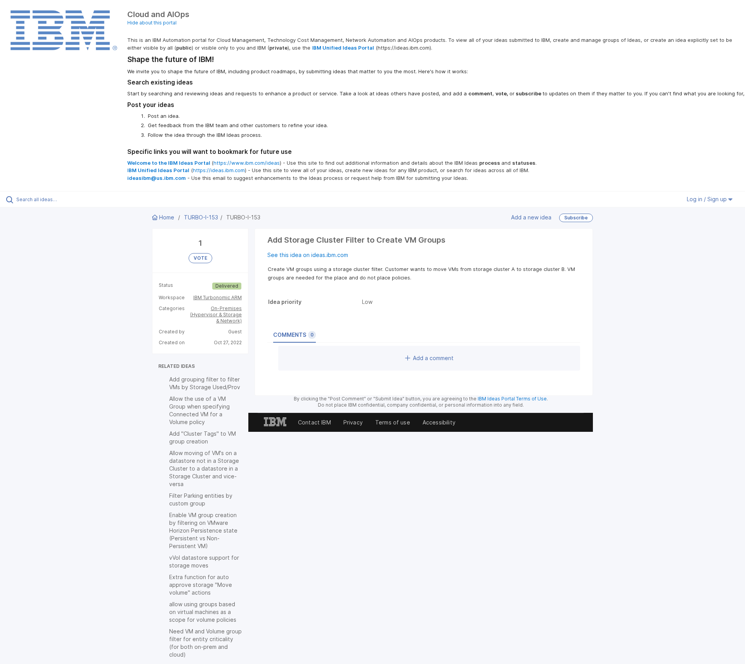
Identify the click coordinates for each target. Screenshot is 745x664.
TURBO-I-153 (201, 217)
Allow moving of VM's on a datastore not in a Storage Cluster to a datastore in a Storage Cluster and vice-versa (204, 468)
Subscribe (576, 218)
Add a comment (433, 358)
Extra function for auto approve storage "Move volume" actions (200, 585)
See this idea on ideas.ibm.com (307, 255)
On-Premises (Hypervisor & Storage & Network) (216, 314)
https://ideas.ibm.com (219, 170)
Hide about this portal (152, 23)
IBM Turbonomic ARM (217, 297)
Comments (293, 334)
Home (167, 217)
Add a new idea (531, 217)
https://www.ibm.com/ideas (246, 163)
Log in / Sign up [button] (707, 199)
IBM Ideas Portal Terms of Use (512, 399)
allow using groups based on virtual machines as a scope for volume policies (202, 612)
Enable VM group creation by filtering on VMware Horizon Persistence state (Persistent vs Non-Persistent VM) (203, 530)
